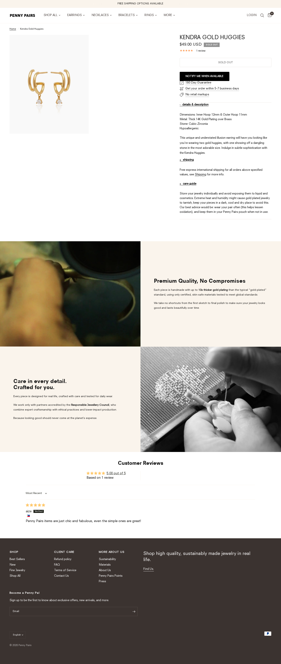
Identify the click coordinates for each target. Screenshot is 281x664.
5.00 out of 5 (116, 473)
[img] (35, 505)
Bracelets (127, 15)
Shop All (51, 15)
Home (13, 29)
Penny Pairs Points (111, 576)
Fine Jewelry (17, 570)
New (13, 565)
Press (102, 581)
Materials (105, 565)
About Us (105, 570)
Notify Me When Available (204, 76)
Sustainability (107, 559)
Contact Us (61, 576)
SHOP (14, 552)
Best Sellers (17, 559)
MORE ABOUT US (112, 552)
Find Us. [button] (148, 569)
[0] (268, 15)
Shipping (200, 174)
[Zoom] (80, 43)
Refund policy (62, 559)
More (168, 15)
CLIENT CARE (64, 552)
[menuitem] (52, 15)
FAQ (57, 565)
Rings (149, 15)
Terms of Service (65, 570)
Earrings (74, 15)
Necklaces (100, 15)
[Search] (262, 15)
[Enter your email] (134, 611)
